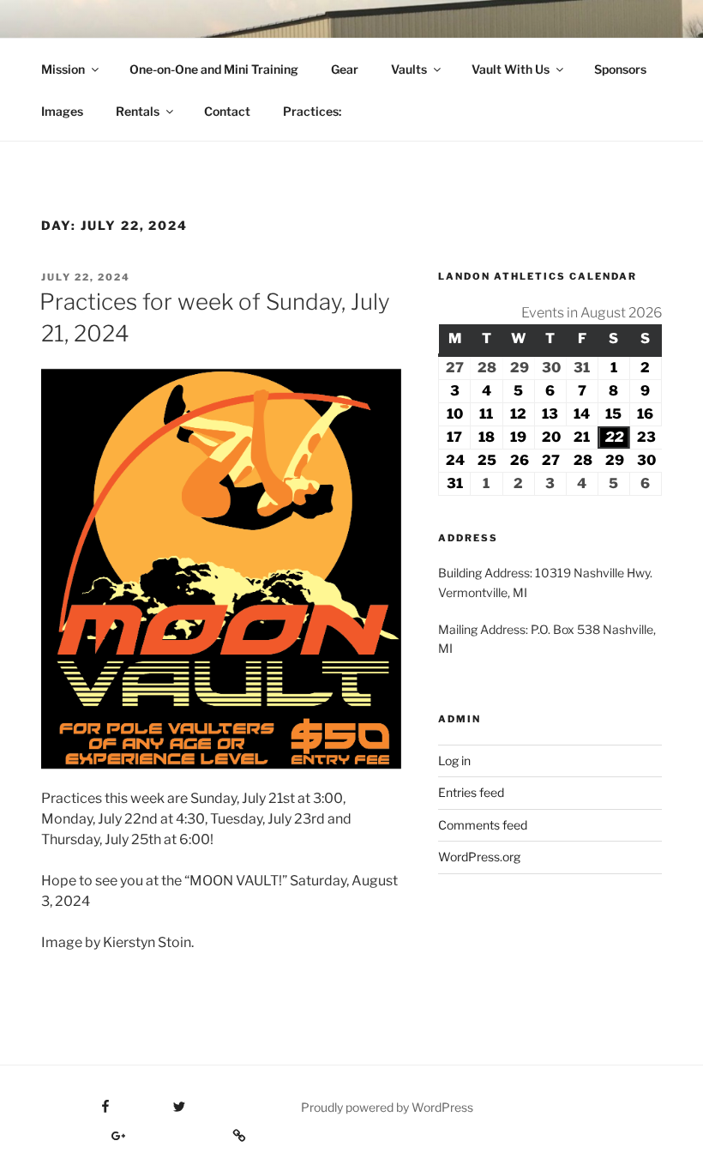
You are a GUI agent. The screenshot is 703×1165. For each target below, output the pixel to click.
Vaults (409, 69)
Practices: (312, 111)
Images (62, 111)
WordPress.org (479, 856)
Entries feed (471, 792)
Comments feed (482, 825)
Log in (454, 760)
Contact (227, 111)
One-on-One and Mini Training (213, 69)
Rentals (137, 111)
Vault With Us (511, 69)
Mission (63, 69)
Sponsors (620, 69)
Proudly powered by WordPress (387, 1107)
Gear (344, 69)
